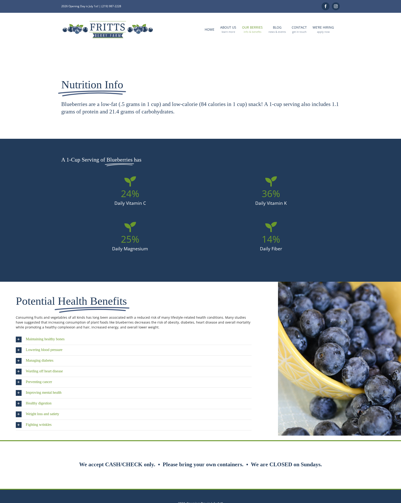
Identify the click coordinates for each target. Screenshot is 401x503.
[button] (134, 339)
